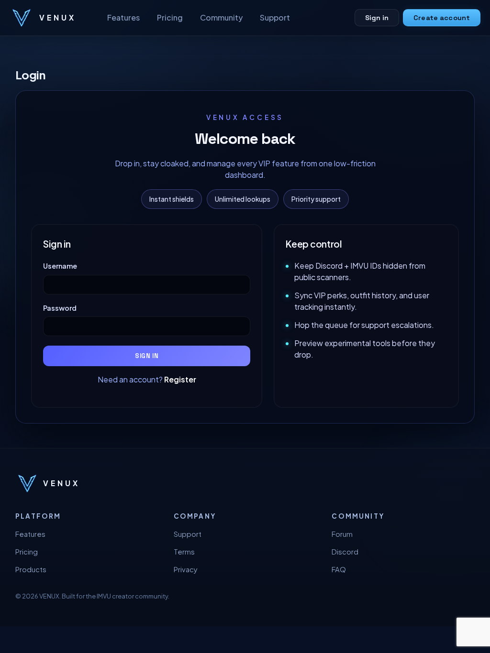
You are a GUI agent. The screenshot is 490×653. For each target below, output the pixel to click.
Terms (184, 551)
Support (275, 17)
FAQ (339, 569)
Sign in (377, 17)
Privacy (186, 569)
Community (221, 17)
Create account (441, 17)
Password (60, 308)
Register (180, 379)
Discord (345, 551)
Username (60, 265)
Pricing (170, 17)
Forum (342, 534)
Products (30, 569)
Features (123, 17)
